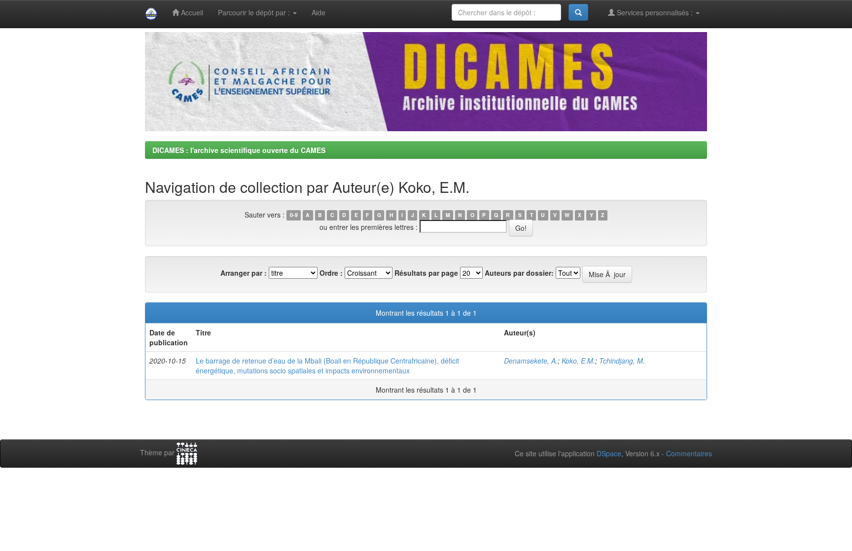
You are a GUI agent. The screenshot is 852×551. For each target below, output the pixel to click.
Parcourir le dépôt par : (255, 12)
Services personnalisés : (655, 12)
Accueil (191, 12)
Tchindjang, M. (622, 361)
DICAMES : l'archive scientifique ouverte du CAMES (238, 150)
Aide (318, 12)
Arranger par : (243, 273)
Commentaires (689, 453)
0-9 (294, 215)
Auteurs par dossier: (519, 273)
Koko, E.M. (578, 361)
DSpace (609, 453)
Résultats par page (426, 273)
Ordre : (331, 273)
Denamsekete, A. (531, 361)
